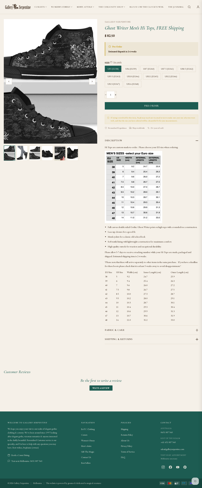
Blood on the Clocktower (147, 7)
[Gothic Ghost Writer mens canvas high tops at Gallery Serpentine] (9, 153)
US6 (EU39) (131, 68)
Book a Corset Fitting (20, 455)
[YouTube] (177, 467)
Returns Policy (127, 434)
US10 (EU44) (133, 76)
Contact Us (86, 457)
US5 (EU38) (113, 68)
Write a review (101, 388)
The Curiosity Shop (110, 7)
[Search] (189, 7)
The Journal (176, 7)
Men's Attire (84, 7)
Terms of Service (128, 451)
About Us (125, 440)
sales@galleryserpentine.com (172, 449)
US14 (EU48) (132, 84)
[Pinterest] (184, 467)
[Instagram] (163, 467)
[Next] (92, 81)
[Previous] (9, 81)
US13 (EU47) (113, 84)
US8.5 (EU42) (186, 68)
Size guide (117, 62)
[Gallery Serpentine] (18, 7)
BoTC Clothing (88, 429)
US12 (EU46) (171, 76)
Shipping (124, 429)
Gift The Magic (87, 451)
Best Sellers (85, 462)
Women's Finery (60, 7)
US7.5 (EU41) (167, 68)
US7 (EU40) (148, 68)
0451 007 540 (167, 432)
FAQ (123, 457)
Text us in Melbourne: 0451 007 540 (26, 461)
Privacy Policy (126, 446)
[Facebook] (170, 467)
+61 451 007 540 (168, 442)
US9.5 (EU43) (113, 76)
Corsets (39, 7)
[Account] (198, 7)
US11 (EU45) (152, 76)
